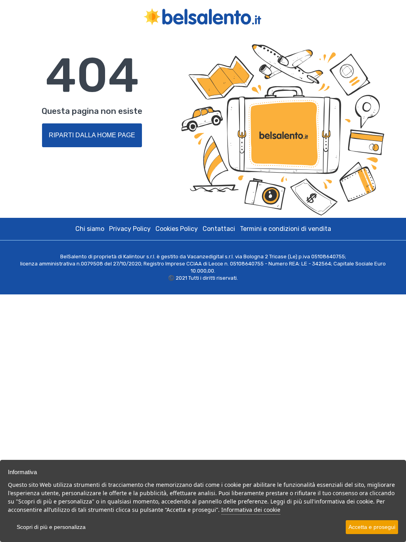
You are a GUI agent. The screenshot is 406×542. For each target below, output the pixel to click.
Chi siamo (89, 229)
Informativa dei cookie (250, 509)
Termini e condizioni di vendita (285, 229)
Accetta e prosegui (372, 527)
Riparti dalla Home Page (92, 135)
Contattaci (219, 229)
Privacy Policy (130, 229)
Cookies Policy (176, 229)
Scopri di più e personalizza (51, 527)
